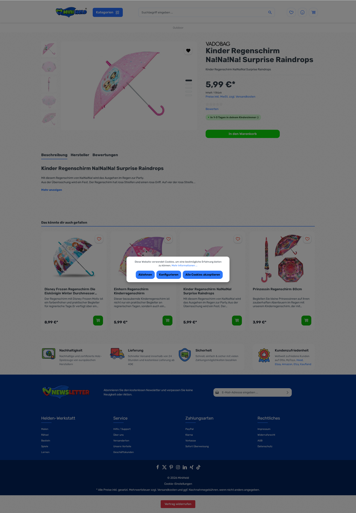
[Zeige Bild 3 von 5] (188, 88)
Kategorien (104, 12)
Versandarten (121, 440)
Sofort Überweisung (197, 446)
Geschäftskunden (123, 452)
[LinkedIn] (185, 468)
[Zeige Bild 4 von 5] (188, 91)
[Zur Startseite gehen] (71, 12)
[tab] (54, 155)
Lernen (45, 452)
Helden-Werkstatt (58, 418)
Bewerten (212, 109)
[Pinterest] (171, 468)
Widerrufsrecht (266, 434)
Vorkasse (190, 440)
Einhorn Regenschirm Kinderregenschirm (131, 291)
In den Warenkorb (243, 134)
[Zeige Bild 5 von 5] (188, 95)
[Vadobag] (218, 43)
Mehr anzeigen (51, 190)
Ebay (278, 364)
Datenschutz (265, 446)
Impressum (264, 429)
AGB (260, 440)
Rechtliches (269, 418)
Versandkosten (167, 490)
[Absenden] (288, 392)
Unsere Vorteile (122, 446)
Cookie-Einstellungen (178, 484)
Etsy (296, 364)
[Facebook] (157, 468)
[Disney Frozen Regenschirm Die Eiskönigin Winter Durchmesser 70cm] (74, 258)
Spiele (44, 446)
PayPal (189, 429)
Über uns (118, 434)
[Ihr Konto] (302, 12)
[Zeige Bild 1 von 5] (188, 80)
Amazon (287, 364)
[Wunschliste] (291, 12)
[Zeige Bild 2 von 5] (188, 84)
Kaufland (305, 364)
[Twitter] (164, 468)
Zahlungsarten (199, 418)
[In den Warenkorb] (98, 320)
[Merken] (188, 50)
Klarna (189, 434)
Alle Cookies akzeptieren (202, 274)
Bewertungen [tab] (105, 155)
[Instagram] (178, 468)
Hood (299, 360)
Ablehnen (145, 274)
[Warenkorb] (313, 12)
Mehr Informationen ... (184, 265)
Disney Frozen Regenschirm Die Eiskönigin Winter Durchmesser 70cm (69, 291)
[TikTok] (198, 468)
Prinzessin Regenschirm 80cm (277, 289)
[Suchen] (270, 12)
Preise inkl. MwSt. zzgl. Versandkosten (230, 96)
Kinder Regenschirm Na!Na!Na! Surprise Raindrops (207, 291)
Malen (44, 429)
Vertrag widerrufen (178, 504)
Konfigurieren (168, 274)
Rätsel (45, 434)
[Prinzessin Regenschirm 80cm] (282, 258)
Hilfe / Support (122, 429)
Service (120, 418)
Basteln (45, 440)
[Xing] (191, 468)
